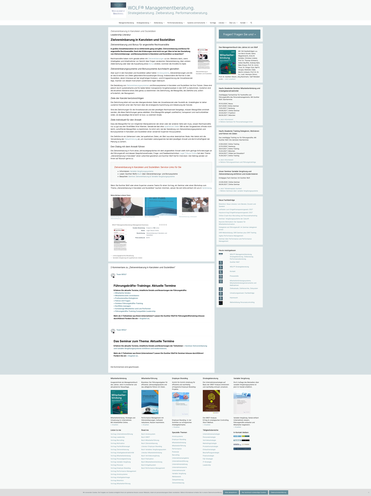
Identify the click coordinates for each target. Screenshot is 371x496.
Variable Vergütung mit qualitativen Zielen (127, 258)
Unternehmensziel (178, 470)
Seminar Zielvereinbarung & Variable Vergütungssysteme (151, 176)
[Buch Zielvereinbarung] (161, 206)
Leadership (207, 465)
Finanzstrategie (208, 456)
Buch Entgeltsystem (148, 465)
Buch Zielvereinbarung (152, 216)
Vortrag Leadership (118, 437)
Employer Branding (179, 439)
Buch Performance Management (153, 468)
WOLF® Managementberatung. (161, 8)
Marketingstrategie (210, 443)
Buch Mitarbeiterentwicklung (151, 462)
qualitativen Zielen (172, 126)
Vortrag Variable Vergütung (121, 462)
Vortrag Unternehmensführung (122, 434)
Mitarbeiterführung (179, 446)
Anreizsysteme (163, 73)
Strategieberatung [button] (143, 23)
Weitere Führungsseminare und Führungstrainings (238, 162)
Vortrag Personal (117, 465)
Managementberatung (126, 23)
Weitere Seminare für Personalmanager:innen (236, 122)
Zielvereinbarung (178, 483)
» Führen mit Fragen (122, 301)
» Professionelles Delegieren (126, 298)
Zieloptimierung (131, 139)
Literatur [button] (221, 23)
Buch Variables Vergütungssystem (153, 449)
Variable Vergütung (179, 473)
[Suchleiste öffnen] (251, 22)
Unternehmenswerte (179, 467)
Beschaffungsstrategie (211, 453)
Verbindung (206, 188)
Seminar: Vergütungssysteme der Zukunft (234, 219)
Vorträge (213, 23)
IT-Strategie (207, 462)
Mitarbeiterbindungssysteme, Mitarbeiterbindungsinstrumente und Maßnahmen (243, 283)
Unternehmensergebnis (180, 458)
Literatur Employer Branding (151, 446)
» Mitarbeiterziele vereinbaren (126, 296)
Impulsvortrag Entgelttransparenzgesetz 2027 (236, 212)
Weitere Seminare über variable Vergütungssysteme (239, 191)
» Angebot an (143, 318)
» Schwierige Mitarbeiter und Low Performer (132, 309)
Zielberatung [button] (158, 23)
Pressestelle (234, 276)
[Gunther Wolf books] (245, 445)
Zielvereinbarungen (156, 59)
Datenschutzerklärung (278, 492)
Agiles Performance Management (231, 236)
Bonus (151, 64)
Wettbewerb (176, 477)
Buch (139, 174)
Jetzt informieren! (226, 119)
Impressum (234, 298)
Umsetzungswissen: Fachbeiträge (242, 293)
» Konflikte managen (122, 306)
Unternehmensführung (180, 461)
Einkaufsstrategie (209, 449)
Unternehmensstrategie (211, 434)
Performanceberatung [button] (175, 23)
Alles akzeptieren (231, 492)
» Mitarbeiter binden (122, 293)
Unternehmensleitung (180, 464)
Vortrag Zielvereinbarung (120, 449)
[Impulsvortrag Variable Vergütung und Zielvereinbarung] (127, 206)
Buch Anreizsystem (148, 434)
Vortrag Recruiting (117, 440)
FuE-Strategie (208, 459)
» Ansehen (114, 425)
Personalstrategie (209, 437)
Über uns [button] (232, 23)
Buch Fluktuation (147, 459)
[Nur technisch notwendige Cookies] (369, 492)
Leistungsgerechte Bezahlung (123, 256)
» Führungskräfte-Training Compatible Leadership (134, 311)
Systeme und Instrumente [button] (196, 23)
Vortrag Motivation (118, 443)
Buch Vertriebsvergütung (150, 456)
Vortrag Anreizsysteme (119, 474)
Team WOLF (121, 274)
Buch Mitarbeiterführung (150, 440)
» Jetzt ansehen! (229, 79)
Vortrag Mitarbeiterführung (120, 483)
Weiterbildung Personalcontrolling (242, 302)
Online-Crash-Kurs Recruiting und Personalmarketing (238, 216)
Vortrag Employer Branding (121, 468)
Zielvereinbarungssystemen (138, 85)
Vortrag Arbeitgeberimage (120, 477)
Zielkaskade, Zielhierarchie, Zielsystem (244, 288)
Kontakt (232, 271)
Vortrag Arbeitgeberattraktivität (122, 453)
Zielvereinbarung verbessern (188, 216)
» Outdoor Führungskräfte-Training (128, 303)
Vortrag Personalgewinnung (121, 459)
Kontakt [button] (242, 23)
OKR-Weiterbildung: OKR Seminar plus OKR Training (237, 233)
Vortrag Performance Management (123, 471)
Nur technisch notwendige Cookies (254, 492)
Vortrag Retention (117, 480)
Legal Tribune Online (188, 153)
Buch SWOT (145, 437)
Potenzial (175, 452)
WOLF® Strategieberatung (239, 267)
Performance (177, 449)
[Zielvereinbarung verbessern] (195, 206)
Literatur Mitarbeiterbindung (151, 453)
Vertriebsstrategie (209, 440)
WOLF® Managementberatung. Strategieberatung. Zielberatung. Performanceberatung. (242, 256)
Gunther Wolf (234, 262)
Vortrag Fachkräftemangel (120, 446)
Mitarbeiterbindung (179, 442)
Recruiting (175, 455)
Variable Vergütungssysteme (141, 171)
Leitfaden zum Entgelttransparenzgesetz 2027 (236, 209)
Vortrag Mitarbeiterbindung (121, 456)
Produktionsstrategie (210, 446)
